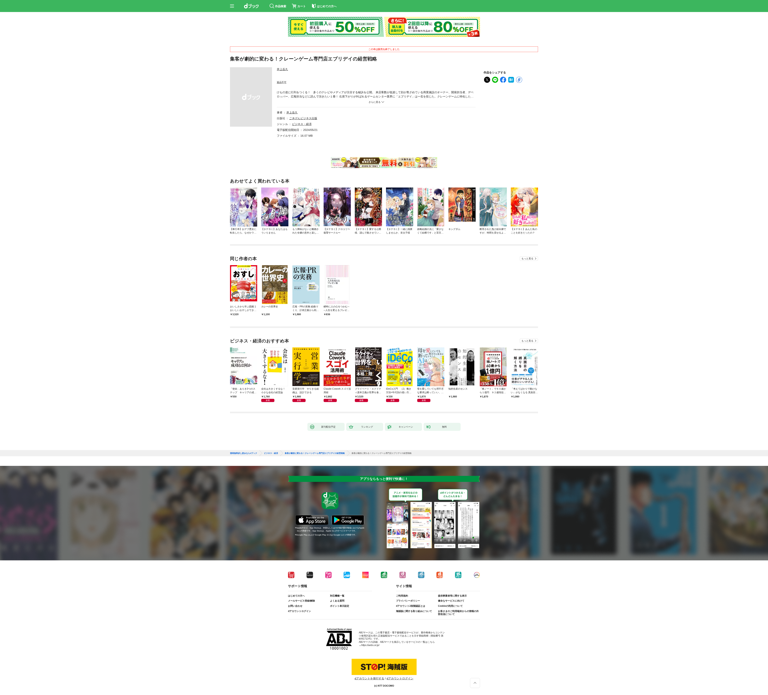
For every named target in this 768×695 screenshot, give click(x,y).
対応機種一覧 (337, 595)
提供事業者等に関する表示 (452, 595)
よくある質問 (337, 600)
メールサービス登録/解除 (301, 600)
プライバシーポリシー (408, 600)
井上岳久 (282, 69)
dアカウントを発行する (369, 678)
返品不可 (281, 82)
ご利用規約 (402, 595)
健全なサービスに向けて (451, 600)
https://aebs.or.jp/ (370, 645)
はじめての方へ (296, 595)
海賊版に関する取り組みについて (414, 611)
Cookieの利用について (450, 606)
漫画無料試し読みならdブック (243, 453)
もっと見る (527, 258)
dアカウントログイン (299, 611)
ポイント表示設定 (339, 606)
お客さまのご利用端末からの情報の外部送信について (458, 613)
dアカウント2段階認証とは (410, 606)
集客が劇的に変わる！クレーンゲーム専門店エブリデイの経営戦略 (315, 453)
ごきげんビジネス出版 (303, 118)
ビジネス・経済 (302, 124)
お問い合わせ (295, 606)
